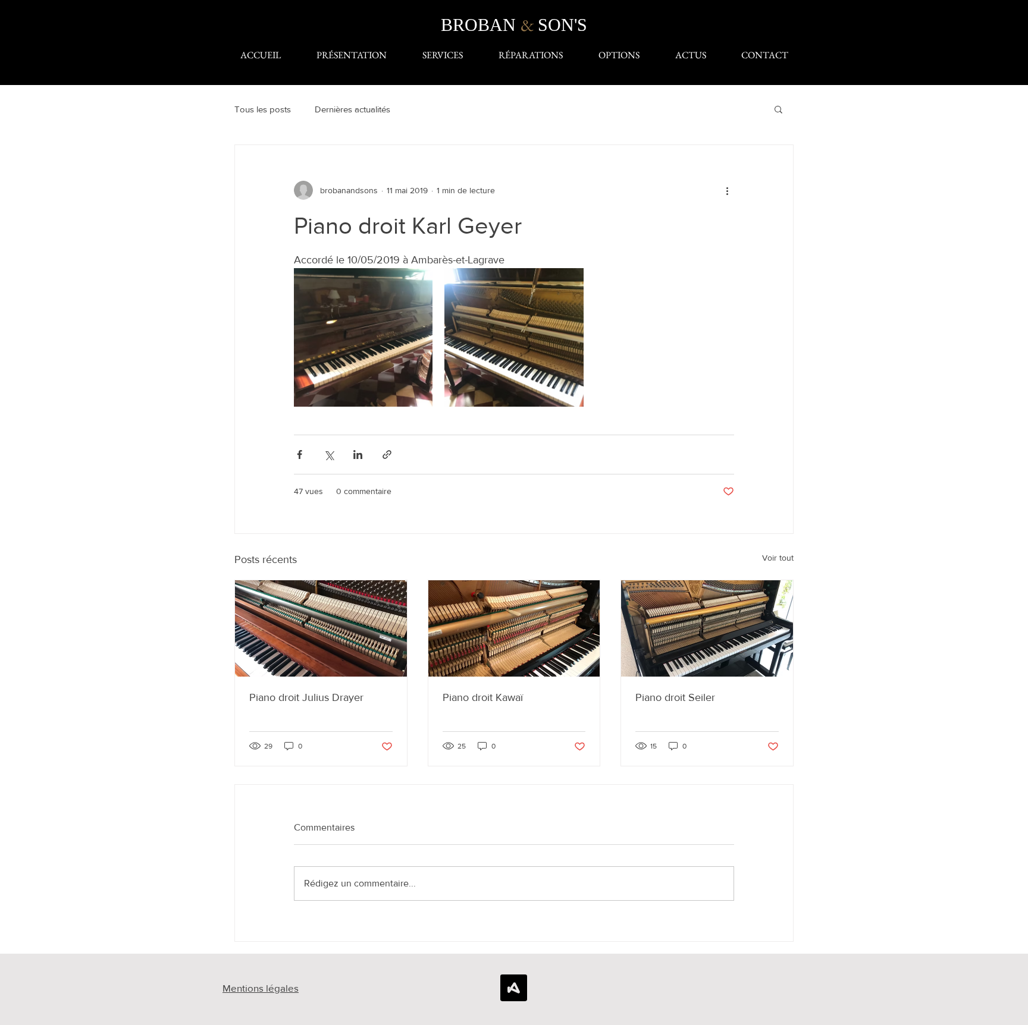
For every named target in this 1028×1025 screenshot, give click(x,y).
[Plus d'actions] (727, 190)
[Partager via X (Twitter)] (328, 454)
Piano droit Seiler (675, 697)
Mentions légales (260, 987)
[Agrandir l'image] (363, 337)
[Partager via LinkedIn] (357, 454)
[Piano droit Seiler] (707, 628)
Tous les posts (262, 109)
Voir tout (778, 557)
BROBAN (481, 24)
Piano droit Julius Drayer (306, 697)
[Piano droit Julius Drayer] (321, 628)
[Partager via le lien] (387, 454)
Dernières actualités (352, 109)
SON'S (562, 24)
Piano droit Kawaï (483, 697)
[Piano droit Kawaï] (514, 628)
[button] (778, 109)
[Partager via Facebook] (299, 454)
